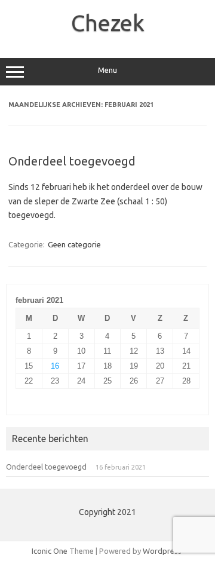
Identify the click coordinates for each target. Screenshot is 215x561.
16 (55, 365)
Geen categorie (74, 244)
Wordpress (162, 551)
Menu (107, 70)
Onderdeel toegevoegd (72, 161)
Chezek (108, 22)
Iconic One (49, 551)
